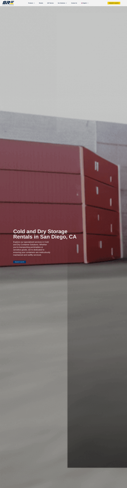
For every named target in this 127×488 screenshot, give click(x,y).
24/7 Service (50, 3)
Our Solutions (61, 3)
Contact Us (74, 3)
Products (30, 3)
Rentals (41, 3)
